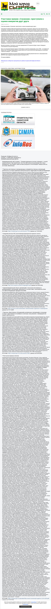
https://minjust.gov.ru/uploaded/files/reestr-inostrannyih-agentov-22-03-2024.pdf (28, 598)
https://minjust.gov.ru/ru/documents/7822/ (19, 353)
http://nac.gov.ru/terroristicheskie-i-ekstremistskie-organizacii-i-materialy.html (27, 308)
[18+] (18, 6)
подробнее (33, 602)
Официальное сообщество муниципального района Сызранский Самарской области (20, 60)
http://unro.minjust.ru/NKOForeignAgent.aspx (19, 285)
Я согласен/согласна (25, 606)
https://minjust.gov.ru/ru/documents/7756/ (19, 231)
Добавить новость (25, 107)
